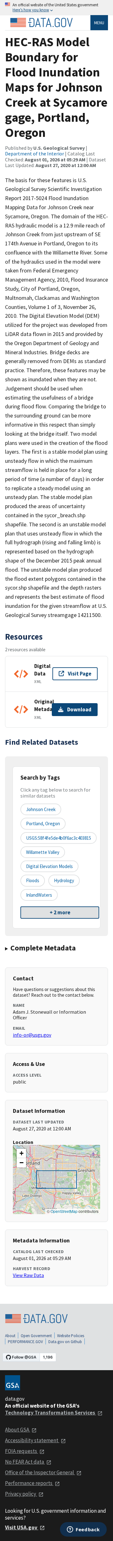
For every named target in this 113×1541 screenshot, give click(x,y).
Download (79, 709)
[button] (21, 1153)
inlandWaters (39, 895)
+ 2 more (60, 912)
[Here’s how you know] (56, 7)
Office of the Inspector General (40, 1472)
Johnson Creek (41, 809)
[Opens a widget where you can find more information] (83, 1530)
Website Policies (70, 1335)
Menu (99, 22)
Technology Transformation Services (50, 1412)
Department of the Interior (34, 153)
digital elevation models (49, 866)
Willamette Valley (42, 852)
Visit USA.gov (21, 1527)
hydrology (64, 880)
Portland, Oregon (43, 824)
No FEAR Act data (25, 1461)
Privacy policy (21, 1493)
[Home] (41, 22)
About (10, 1335)
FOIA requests (21, 1451)
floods (32, 880)
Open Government (36, 1335)
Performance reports (29, 1483)
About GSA (17, 1429)
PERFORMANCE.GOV (25, 1341)
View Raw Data (28, 1275)
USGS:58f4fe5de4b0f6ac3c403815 (58, 838)
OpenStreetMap (64, 1211)
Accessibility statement (32, 1440)
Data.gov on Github (65, 1341)
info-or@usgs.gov (32, 1035)
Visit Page (79, 673)
